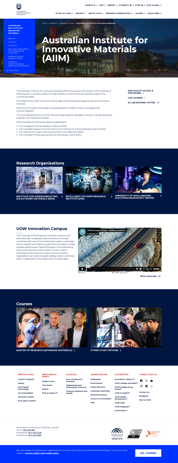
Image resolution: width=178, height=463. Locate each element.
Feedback (143, 396)
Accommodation (25, 393)
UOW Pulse (120, 411)
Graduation (96, 379)
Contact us (12, 45)
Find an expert (49, 393)
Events (45, 389)
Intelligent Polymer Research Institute (15, 57)
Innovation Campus (124, 379)
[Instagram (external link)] (141, 386)
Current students (26, 379)
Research (53, 23)
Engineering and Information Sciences (76, 386)
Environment (96, 383)
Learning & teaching (100, 391)
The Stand (47, 385)
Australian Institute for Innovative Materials (15, 29)
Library (111, 5)
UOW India (120, 403)
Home (44, 23)
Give (101, 5)
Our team (12, 42)
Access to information (101, 399)
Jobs (93, 403)
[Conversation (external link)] (151, 386)
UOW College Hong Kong (124, 388)
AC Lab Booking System (141, 103)
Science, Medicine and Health (76, 392)
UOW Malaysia (121, 407)
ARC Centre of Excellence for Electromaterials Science (18, 51)
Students (124, 5)
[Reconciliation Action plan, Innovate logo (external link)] (117, 433)
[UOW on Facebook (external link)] (141, 380)
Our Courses (135, 98)
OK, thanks (148, 453)
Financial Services (99, 395)
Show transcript (148, 276)
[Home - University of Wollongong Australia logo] (23, 9)
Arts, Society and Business (74, 380)
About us (11, 38)
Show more (13, 70)
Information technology (23, 388)
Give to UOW (145, 400)
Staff (138, 5)
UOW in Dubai (121, 393)
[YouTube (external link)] (151, 381)
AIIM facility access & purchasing (140, 92)
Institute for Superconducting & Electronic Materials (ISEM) (18, 64)
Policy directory (98, 387)
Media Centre (48, 381)
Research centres (67, 23)
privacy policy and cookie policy (42, 453)
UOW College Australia (125, 383)
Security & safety (26, 397)
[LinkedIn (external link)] (146, 386)
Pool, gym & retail (26, 401)
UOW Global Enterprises (120, 398)
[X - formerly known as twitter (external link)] (146, 380)
